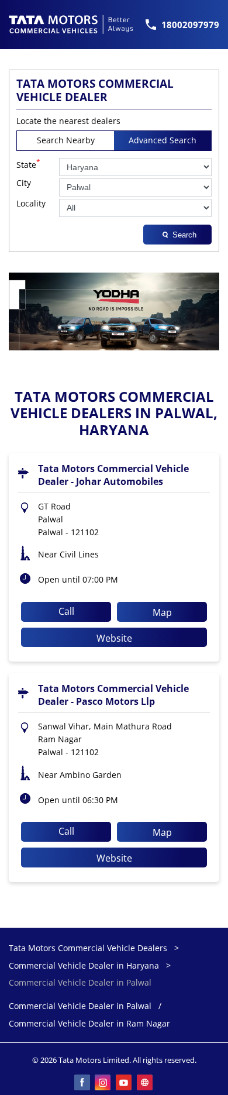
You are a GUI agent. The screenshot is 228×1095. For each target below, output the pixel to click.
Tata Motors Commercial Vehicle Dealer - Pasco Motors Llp (113, 695)
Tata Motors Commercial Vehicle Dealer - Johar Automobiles (113, 475)
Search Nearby (66, 140)
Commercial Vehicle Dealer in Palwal (80, 1006)
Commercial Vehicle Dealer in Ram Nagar (89, 1024)
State (28, 164)
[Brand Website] (145, 1083)
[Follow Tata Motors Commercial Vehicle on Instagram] (103, 1083)
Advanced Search (162, 140)
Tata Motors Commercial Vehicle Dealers (89, 947)
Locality (31, 204)
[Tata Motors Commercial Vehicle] (71, 24)
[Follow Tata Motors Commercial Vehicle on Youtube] (124, 1083)
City (23, 183)
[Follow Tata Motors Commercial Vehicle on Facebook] (82, 1083)
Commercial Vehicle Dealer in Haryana (84, 965)
